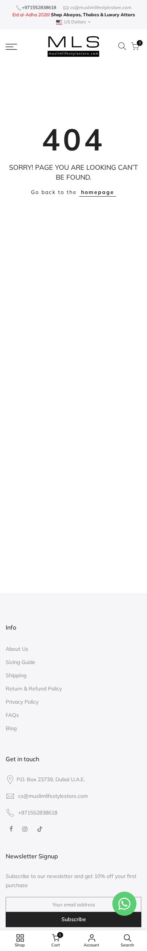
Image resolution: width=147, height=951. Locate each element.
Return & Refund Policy (34, 688)
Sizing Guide (20, 662)
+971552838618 (39, 7)
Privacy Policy (22, 701)
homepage (97, 192)
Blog (11, 728)
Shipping (16, 675)
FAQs (12, 715)
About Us (17, 648)
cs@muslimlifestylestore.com (101, 7)
